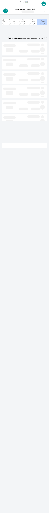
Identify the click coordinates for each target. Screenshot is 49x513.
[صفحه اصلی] (23, 4)
